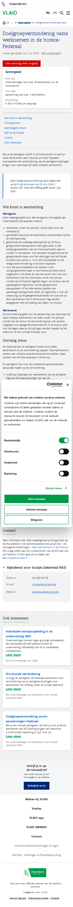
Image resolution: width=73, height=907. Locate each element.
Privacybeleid (18, 898)
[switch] (64, 451)
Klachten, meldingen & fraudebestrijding (36, 855)
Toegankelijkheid (38, 898)
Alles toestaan (36, 498)
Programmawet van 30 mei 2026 (35, 184)
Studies (36, 808)
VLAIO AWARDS (36, 827)
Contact (8, 137)
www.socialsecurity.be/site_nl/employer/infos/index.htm (48, 592)
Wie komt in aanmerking (18, 118)
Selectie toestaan (36, 509)
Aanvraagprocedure (15, 127)
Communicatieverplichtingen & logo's (36, 845)
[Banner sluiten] (67, 384)
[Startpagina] (4, 23)
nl (48, 13)
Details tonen (54, 488)
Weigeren (36, 519)
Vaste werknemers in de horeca (49, 547)
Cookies (54, 898)
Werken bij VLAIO (36, 799)
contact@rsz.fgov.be (44, 584)
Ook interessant (13, 142)
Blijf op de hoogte (14, 132)
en (55, 13)
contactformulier (16, 558)
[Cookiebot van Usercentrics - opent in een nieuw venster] (47, 385)
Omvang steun (12, 122)
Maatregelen (24, 22)
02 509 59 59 (40, 578)
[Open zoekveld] (61, 13)
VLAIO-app (36, 817)
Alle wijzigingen (51, 53)
